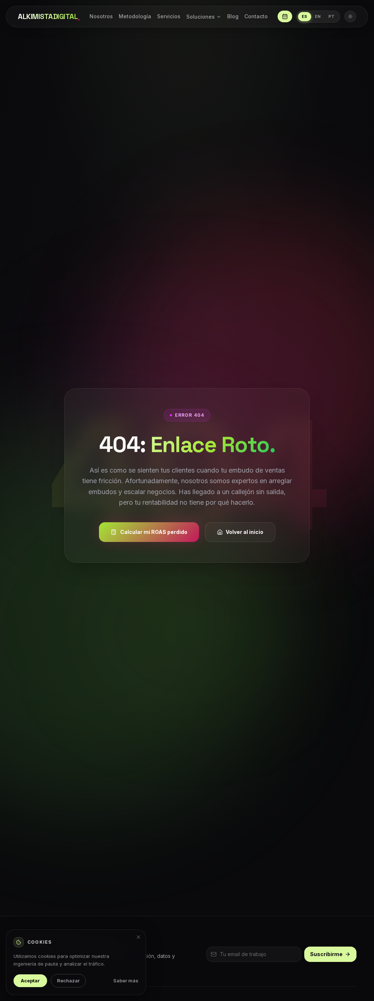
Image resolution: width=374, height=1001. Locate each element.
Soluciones (200, 17)
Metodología (135, 16)
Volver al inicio (244, 532)
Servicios (168, 16)
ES (305, 16)
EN (318, 16)
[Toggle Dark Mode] (350, 16)
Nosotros (101, 16)
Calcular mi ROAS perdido (153, 532)
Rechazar (68, 980)
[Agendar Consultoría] (285, 16)
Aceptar (30, 980)
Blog (232, 16)
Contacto (256, 16)
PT (331, 16)
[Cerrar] (138, 937)
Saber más (125, 980)
